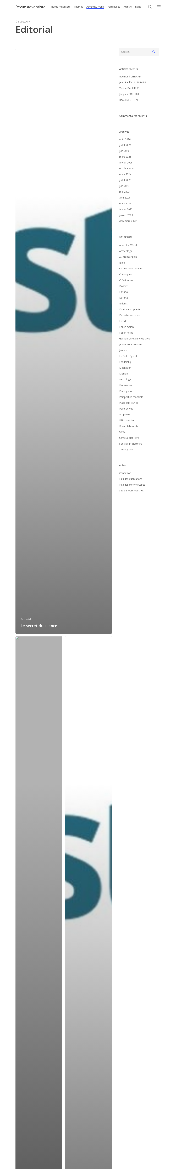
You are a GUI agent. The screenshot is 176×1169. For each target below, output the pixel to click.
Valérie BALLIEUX (129, 88)
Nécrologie (125, 379)
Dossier (123, 286)
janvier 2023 (126, 215)
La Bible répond (128, 356)
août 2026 (125, 139)
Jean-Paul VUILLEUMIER (132, 82)
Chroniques (125, 274)
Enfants (123, 303)
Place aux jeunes (128, 402)
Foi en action (126, 326)
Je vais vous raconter (130, 344)
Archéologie (126, 251)
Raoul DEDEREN (128, 99)
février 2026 (126, 162)
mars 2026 (125, 156)
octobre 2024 (126, 168)
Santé (122, 432)
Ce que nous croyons (131, 268)
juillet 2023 (125, 180)
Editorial (26, 619)
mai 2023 (124, 191)
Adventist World (128, 245)
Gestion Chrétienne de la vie (134, 338)
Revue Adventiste (30, 7)
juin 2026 (124, 150)
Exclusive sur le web (130, 315)
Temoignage (126, 449)
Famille (123, 321)
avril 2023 (124, 197)
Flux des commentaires (132, 484)
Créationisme (126, 280)
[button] (159, 7)
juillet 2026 (125, 145)
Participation (126, 391)
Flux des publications (130, 478)
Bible (122, 262)
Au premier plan (128, 256)
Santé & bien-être (129, 437)
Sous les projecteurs (130, 443)
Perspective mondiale (131, 397)
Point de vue (126, 408)
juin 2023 (124, 186)
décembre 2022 (128, 221)
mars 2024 (125, 174)
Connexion (125, 473)
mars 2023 (125, 203)
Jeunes (123, 350)
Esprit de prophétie (129, 309)
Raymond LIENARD (130, 76)
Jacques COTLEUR (129, 94)
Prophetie (124, 414)
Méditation (125, 367)
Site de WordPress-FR (131, 490)
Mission (123, 373)
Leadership (125, 362)
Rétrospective (127, 420)
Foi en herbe (126, 332)
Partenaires (125, 385)
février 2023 (126, 209)
